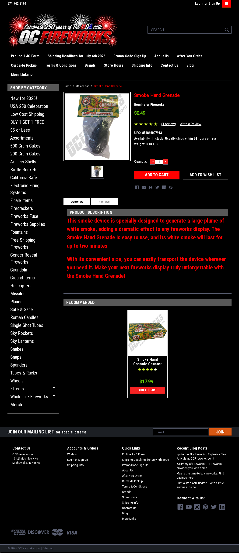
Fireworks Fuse (24, 216)
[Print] (150, 187)
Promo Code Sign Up (129, 56)
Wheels (17, 381)
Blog (190, 65)
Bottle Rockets (23, 169)
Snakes (17, 349)
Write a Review (190, 124)
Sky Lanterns (22, 341)
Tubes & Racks (23, 373)
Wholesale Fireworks (29, 396)
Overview (77, 201)
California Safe (23, 177)
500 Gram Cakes (25, 146)
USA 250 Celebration (29, 106)
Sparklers (19, 365)
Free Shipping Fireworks (22, 243)
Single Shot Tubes (26, 325)
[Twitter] (157, 187)
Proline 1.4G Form (25, 56)
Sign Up (214, 3)
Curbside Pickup (24, 65)
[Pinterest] (171, 187)
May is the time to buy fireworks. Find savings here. (200, 475)
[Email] (144, 187)
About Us (161, 56)
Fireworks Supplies (27, 224)
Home (67, 86)
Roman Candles (24, 317)
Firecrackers (21, 208)
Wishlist (72, 454)
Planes (16, 301)
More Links (20, 74)
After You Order (189, 56)
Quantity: (140, 161)
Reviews (104, 201)
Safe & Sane (21, 309)
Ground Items (22, 278)
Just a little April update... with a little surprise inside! (200, 485)
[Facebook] (137, 187)
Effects (17, 389)
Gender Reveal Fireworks (23, 258)
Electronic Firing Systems (24, 189)
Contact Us (169, 65)
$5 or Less (20, 130)
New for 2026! (23, 98)
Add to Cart (147, 390)
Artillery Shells (23, 162)
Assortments (22, 138)
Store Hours (113, 65)
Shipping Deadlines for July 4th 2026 (76, 56)
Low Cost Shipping (27, 114)
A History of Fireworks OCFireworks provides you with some (199, 466)
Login (199, 3)
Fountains (19, 232)
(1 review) (168, 124)
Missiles (17, 293)
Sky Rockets (21, 333)
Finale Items (21, 200)
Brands (90, 65)
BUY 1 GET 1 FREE (27, 122)
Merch (16, 404)
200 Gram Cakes (25, 154)
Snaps (15, 357)
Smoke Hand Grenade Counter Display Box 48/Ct (147, 364)
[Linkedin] (164, 187)
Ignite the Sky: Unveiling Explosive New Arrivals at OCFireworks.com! (201, 456)
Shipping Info (142, 65)
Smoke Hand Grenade (108, 86)
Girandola (18, 270)
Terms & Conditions (61, 65)
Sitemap (48, 548)
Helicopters (21, 286)
